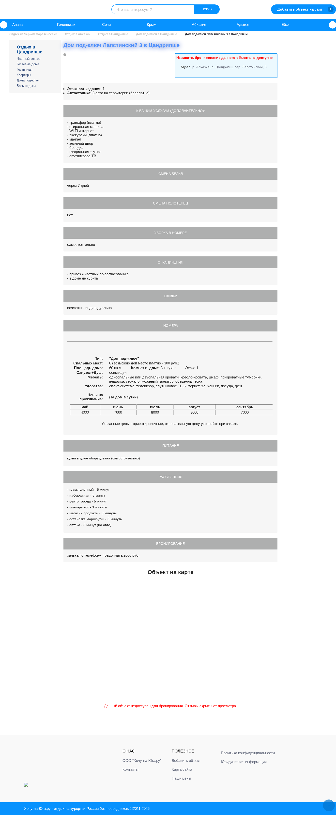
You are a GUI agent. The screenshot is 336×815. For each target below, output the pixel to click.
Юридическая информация (244, 762)
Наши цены (181, 778)
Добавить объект (186, 760)
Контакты (130, 769)
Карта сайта (182, 769)
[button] (3, 25)
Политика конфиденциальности (248, 753)
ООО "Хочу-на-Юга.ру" (141, 760)
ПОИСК (207, 9)
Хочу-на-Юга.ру (37, 808)
